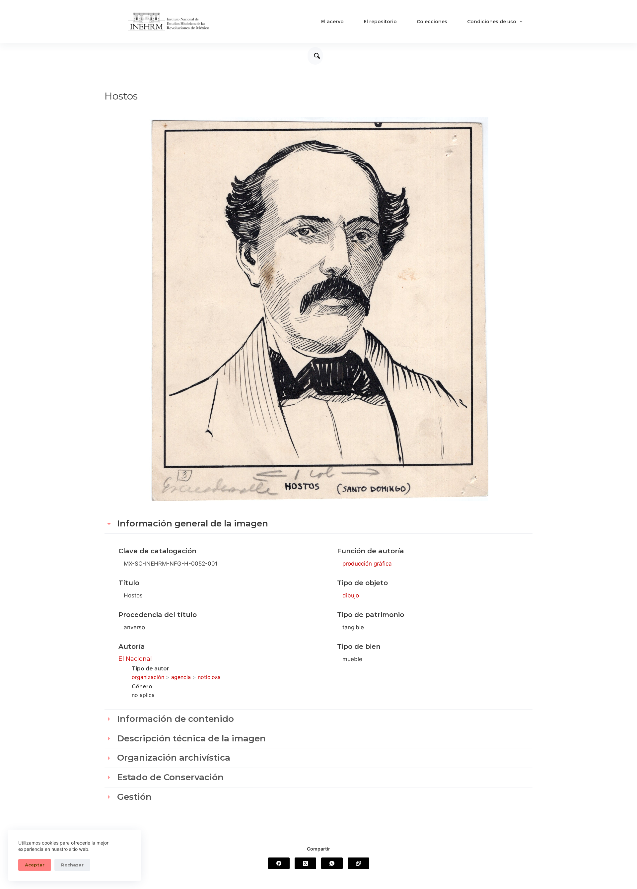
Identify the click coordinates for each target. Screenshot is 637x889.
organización (148, 677)
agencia (181, 677)
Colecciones (432, 22)
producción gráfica (367, 563)
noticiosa (209, 677)
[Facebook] (279, 863)
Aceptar (34, 864)
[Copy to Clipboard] (358, 863)
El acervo (332, 22)
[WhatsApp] (332, 863)
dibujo (350, 595)
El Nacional (135, 658)
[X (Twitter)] (305, 863)
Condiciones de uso (491, 22)
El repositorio (380, 22)
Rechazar (72, 864)
